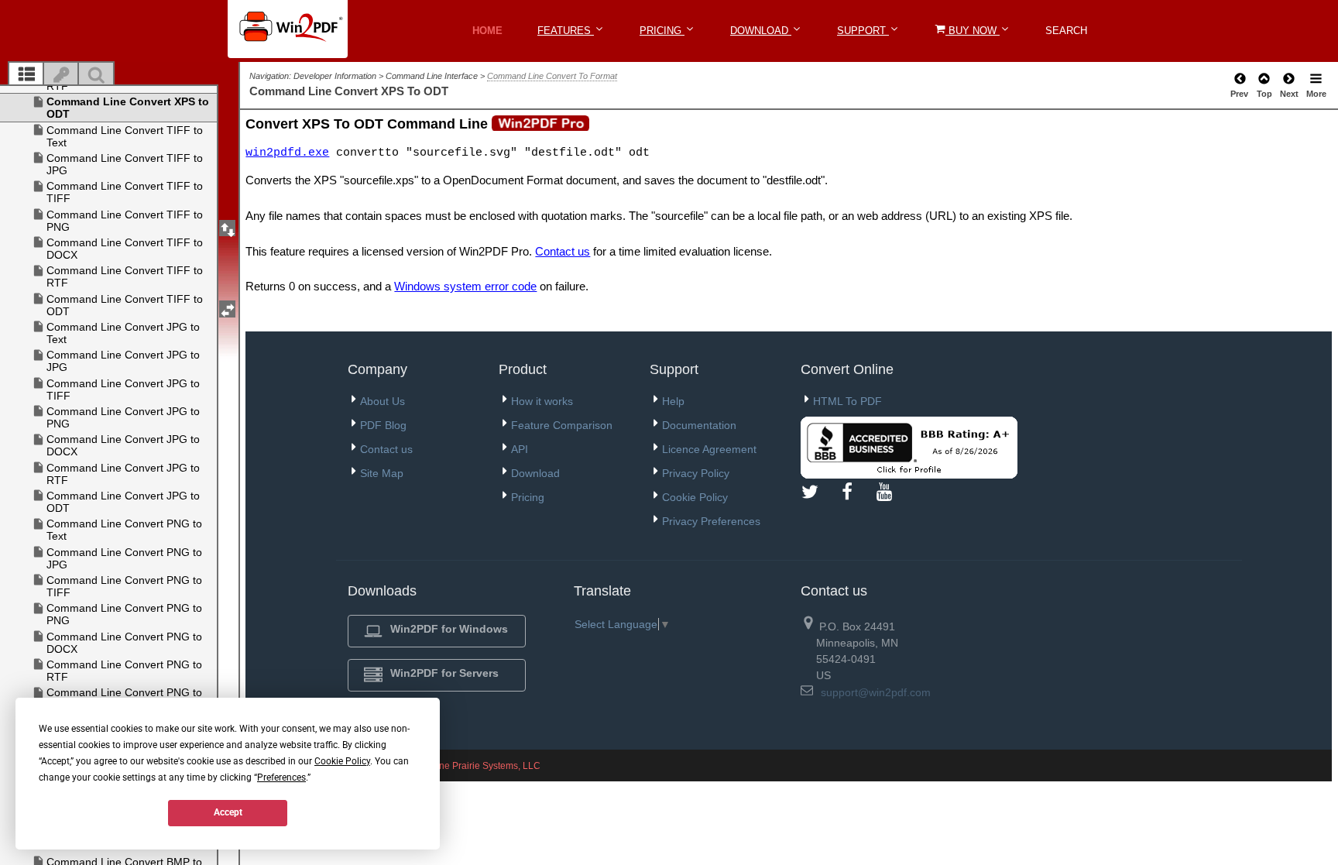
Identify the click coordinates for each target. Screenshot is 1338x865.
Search (1066, 30)
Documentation (699, 425)
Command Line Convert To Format (552, 76)
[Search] (96, 75)
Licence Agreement (709, 449)
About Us (382, 401)
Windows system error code (465, 286)
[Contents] (26, 75)
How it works (542, 401)
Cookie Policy (695, 497)
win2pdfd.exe (287, 153)
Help (673, 401)
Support (863, 30)
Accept (228, 812)
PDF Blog (383, 425)
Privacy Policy (695, 473)
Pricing (662, 30)
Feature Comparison (561, 425)
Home (487, 30)
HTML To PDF (847, 401)
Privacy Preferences (711, 521)
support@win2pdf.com (876, 692)
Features (565, 30)
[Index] (61, 75)
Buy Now (972, 30)
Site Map (381, 473)
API (519, 449)
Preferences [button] (281, 777)
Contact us (562, 251)
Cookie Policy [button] (342, 761)
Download (760, 30)
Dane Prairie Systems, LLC (483, 765)
